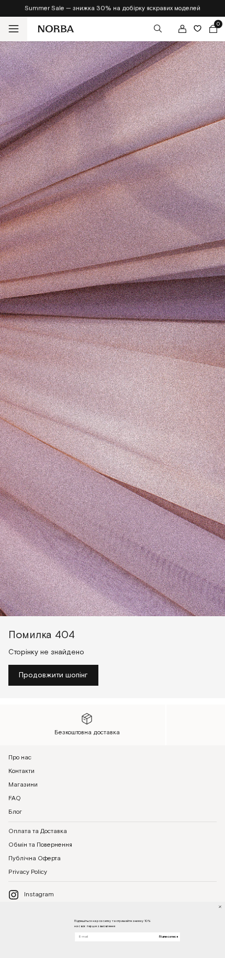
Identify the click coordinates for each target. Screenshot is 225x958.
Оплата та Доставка (37, 831)
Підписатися (168, 937)
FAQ (14, 798)
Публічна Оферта (34, 858)
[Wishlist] (197, 28)
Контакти (21, 771)
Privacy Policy (27, 872)
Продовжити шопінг (53, 675)
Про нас (19, 757)
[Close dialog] (219, 906)
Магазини (23, 785)
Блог (15, 812)
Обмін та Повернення (40, 845)
